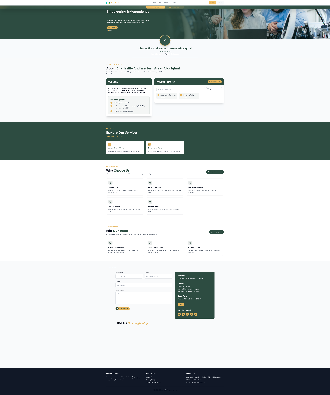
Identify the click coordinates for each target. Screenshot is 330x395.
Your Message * (120, 290)
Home (154, 3)
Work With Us (215, 232)
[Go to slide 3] (110, 30)
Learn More (110, 27)
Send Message (124, 308)
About (166, 3)
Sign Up (220, 3)
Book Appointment (213, 172)
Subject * (118, 281)
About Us (149, 377)
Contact (173, 3)
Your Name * (119, 272)
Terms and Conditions (153, 382)
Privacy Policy (150, 380)
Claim (180, 304)
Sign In (212, 3)
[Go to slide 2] (109, 30)
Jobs (160, 3)
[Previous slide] (221, 30)
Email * (147, 272)
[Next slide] (224, 30)
